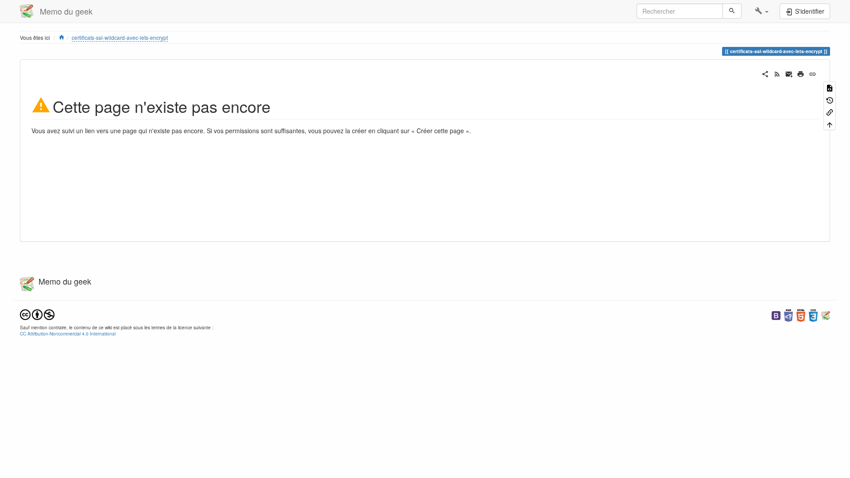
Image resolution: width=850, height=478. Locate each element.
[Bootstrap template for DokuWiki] (776, 314)
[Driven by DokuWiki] (825, 314)
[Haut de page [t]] (829, 123)
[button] (761, 11)
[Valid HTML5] (800, 314)
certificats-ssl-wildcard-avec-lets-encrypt (120, 37)
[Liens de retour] (829, 111)
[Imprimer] (800, 73)
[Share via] (765, 73)
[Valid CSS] (813, 314)
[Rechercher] (732, 11)
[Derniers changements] (777, 73)
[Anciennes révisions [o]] (829, 99)
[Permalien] (812, 73)
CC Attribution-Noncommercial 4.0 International (68, 333)
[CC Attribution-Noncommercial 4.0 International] (37, 313)
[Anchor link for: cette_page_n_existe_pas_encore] (278, 105)
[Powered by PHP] (788, 314)
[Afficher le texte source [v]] (829, 87)
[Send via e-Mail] (789, 73)
